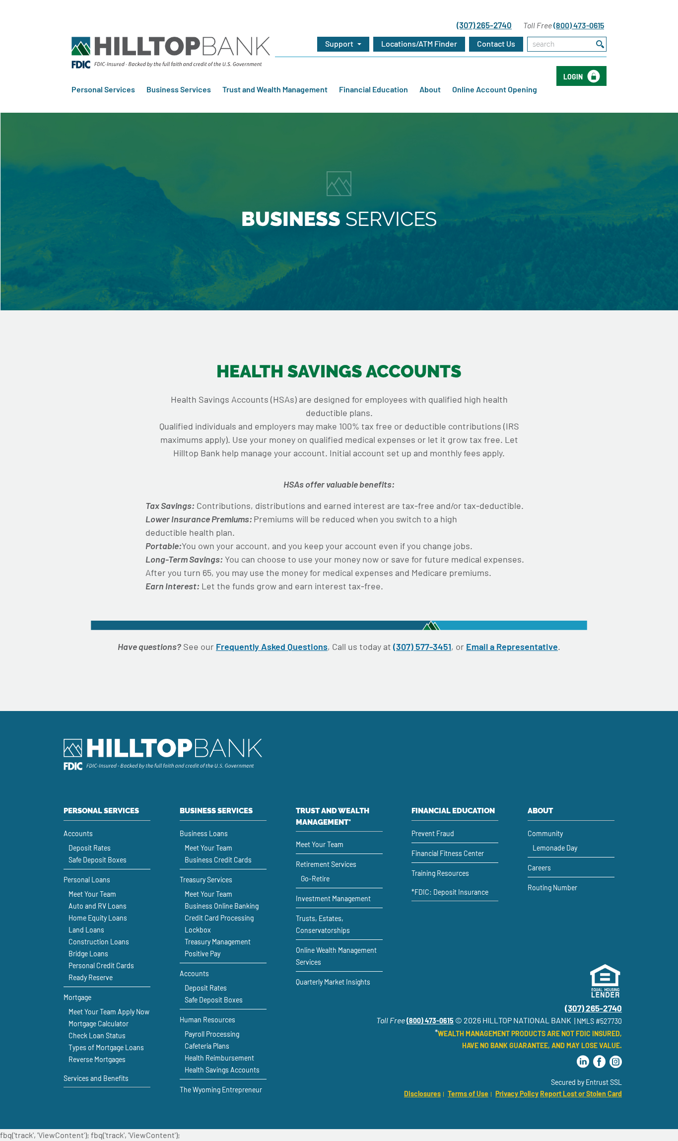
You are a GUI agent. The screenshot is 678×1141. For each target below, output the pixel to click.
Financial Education (373, 89)
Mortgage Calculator (98, 1023)
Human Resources (207, 1019)
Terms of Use (468, 1093)
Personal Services (103, 89)
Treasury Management (218, 941)
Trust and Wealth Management (275, 89)
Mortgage (77, 997)
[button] (419, 44)
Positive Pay (202, 953)
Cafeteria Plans (207, 1046)
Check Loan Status (97, 1035)
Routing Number (552, 887)
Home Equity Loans (97, 918)
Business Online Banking (222, 906)
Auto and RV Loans (97, 906)
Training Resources (440, 873)
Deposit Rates (89, 848)
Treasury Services (206, 879)
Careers (539, 867)
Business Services (178, 89)
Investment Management (333, 898)
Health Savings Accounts (222, 1070)
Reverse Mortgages (97, 1059)
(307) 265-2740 (484, 25)
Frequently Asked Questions (272, 646)
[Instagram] (616, 1062)
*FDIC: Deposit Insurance (449, 892)
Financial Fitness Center (447, 853)
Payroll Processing (212, 1034)
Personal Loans (87, 879)
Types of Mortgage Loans (106, 1047)
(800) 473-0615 (578, 25)
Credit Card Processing (219, 918)
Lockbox (198, 930)
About (430, 89)
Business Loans (204, 833)
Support (340, 43)
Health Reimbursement (219, 1058)
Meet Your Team (92, 894)
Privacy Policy (517, 1093)
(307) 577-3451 (422, 646)
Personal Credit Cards (101, 965)
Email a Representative (512, 646)
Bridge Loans (88, 953)
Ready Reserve (90, 977)
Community (545, 833)
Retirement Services (326, 864)
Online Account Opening (494, 89)
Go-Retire (315, 878)
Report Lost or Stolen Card (581, 1093)
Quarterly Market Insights (333, 982)
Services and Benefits (96, 1078)
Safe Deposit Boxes (97, 860)
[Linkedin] (583, 1062)
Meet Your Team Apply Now (108, 1011)
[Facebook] (599, 1062)
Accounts (78, 833)
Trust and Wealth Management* (332, 816)
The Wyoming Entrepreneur (221, 1089)
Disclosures (422, 1093)
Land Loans (86, 930)
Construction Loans (98, 941)
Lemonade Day (555, 848)
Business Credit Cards (218, 860)
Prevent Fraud (432, 833)
